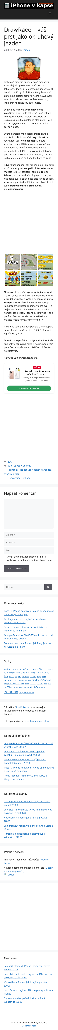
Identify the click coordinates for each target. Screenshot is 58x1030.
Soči (49, 684)
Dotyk (6, 673)
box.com (34, 669)
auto (10, 465)
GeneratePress (29, 1025)
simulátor (40, 684)
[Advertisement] (29, 223)
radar (6, 684)
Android (7, 669)
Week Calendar (24, 687)
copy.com (49, 669)
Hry (9, 461)
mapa (39, 676)
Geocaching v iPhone (19, 478)
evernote (31, 673)
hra (6, 676)
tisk (5, 687)
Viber (10, 687)
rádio (27, 684)
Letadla (33, 676)
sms (45, 684)
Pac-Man (28, 680)
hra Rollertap (23, 707)
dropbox (13, 673)
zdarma (27, 465)
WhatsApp (35, 687)
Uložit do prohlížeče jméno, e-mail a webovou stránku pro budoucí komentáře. (29, 558)
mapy (44, 676)
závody (18, 465)
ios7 (19, 676)
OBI (15, 680)
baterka (15, 669)
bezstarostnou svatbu (37, 721)
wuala (42, 687)
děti (25, 672)
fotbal (38, 673)
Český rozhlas (24, 693)
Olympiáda (20, 680)
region (18, 684)
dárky (19, 673)
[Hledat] (48, 587)
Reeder (12, 684)
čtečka (31, 693)
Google (44, 673)
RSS (22, 684)
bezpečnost (24, 669)
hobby (49, 673)
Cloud (41, 669)
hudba (11, 676)
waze (15, 687)
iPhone (25, 676)
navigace (8, 680)
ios (16, 676)
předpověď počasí (42, 680)
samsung (33, 684)
